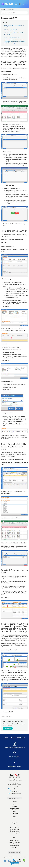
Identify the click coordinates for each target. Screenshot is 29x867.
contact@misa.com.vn (15, 789)
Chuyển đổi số (14, 847)
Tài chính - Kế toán (14, 840)
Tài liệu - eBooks (14, 826)
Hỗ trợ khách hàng (14, 813)
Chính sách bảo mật (22, 857)
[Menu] (16, 4)
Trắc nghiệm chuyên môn (15, 833)
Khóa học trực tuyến (14, 829)
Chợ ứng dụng (14, 806)
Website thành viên (14, 852)
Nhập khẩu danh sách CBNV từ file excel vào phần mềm (14, 26)
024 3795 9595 (15, 791)
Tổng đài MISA (7, 728)
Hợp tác (14, 811)
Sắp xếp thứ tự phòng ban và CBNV (12, 37)
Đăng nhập (14, 810)
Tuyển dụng (14, 815)
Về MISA (15, 804)
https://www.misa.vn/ (16, 793)
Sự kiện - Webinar (14, 827)
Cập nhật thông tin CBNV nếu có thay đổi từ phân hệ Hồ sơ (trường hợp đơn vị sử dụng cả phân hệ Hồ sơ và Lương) (14, 41)
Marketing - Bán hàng (15, 842)
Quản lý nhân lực (14, 844)
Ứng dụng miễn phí (14, 831)
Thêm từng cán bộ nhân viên (10, 29)
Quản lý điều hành (14, 845)
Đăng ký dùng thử (14, 808)
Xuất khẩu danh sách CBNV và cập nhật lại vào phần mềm (13, 33)
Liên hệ (14, 816)
